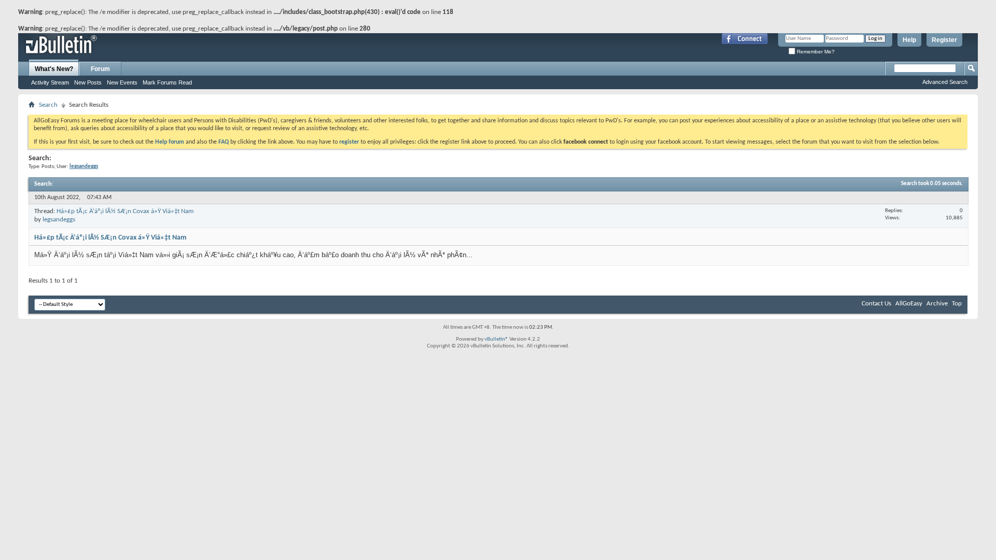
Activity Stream (50, 82)
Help (909, 40)
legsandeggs (59, 219)
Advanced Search (944, 82)
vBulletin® (496, 339)
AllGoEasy (908, 303)
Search (48, 105)
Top (957, 303)
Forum (100, 69)
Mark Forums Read (167, 82)
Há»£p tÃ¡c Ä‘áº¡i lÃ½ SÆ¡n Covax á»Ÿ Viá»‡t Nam (125, 211)
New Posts (88, 82)
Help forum (169, 142)
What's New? (54, 69)
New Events (122, 82)
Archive (937, 303)
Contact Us (876, 303)
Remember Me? (815, 51)
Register (944, 40)
